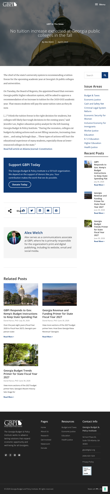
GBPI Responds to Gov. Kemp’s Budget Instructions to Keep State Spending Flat (20, 314)
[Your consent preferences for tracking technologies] (105, 489)
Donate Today (19, 184)
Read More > (9, 336)
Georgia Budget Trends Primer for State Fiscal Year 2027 (20, 374)
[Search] (105, 75)
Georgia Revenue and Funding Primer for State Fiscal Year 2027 (57, 314)
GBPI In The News (55, 24)
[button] (32, 210)
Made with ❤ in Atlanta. (97, 489)
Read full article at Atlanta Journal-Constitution (28, 149)
